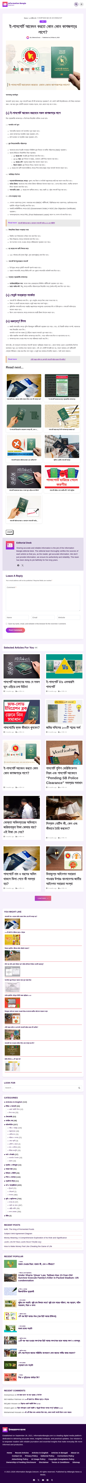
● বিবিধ (6, 1216)
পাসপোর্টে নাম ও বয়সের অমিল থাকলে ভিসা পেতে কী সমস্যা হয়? (20, 879)
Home (26, 18)
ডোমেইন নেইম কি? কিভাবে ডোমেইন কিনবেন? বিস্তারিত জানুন (22, 1242)
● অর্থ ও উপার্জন (9, 1154)
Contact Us (17, 1456)
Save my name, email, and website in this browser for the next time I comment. (37, 624)
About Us (75, 1453)
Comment (11, 587)
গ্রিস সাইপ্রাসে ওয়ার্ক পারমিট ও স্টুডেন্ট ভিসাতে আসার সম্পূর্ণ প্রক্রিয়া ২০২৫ (40, 1408)
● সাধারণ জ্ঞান (8, 1169)
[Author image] (27, 37)
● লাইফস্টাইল (8, 1125)
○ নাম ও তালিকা (12, 1147)
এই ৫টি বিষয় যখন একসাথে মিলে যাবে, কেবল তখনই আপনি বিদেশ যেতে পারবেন (48, 1412)
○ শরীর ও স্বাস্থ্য (12, 1128)
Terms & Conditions (60, 1462)
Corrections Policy (65, 1456)
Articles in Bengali (59, 1453)
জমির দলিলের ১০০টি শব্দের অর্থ (63, 727)
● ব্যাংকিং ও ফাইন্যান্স (11, 1165)
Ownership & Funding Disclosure (21, 1462)
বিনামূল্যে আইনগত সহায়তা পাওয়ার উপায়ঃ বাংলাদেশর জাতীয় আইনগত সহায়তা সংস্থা (63, 879)
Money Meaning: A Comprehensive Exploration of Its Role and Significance (35, 1238)
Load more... (42, 898)
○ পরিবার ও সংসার (12, 1138)
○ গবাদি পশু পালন (12, 1205)
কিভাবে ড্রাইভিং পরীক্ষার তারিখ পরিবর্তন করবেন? (17, 948)
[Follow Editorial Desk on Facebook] (18, 565)
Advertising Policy (20, 1459)
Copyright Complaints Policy (61, 1459)
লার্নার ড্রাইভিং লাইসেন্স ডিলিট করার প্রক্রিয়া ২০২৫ (18, 995)
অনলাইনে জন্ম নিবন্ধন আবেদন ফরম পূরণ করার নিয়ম (18, 980)
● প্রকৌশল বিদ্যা (9, 1181)
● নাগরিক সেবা (32, 18)
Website (61, 617)
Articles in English (40, 1453)
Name (9, 617)
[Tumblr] (52, 1480)
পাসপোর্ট (9, 532)
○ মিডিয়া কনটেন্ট (12, 1150)
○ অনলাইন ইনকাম (13, 1158)
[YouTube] (43, 1480)
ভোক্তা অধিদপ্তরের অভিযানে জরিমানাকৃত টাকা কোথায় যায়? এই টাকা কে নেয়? (20, 827)
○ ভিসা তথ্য (11, 1113)
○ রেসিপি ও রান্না (12, 1144)
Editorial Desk (36, 37)
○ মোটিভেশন (11, 1134)
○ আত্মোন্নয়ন (11, 1131)
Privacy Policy (31, 1456)
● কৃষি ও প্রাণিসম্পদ (10, 1199)
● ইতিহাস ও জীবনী (10, 1173)
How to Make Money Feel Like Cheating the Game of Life (28, 1246)
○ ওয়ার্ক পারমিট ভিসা (13, 1109)
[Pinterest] (47, 1480)
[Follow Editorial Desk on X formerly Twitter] (22, 565)
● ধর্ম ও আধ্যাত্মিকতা (10, 1185)
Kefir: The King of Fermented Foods (19, 1229)
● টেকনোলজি (8, 1117)
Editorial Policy (47, 1456)
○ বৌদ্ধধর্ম (10, 1192)
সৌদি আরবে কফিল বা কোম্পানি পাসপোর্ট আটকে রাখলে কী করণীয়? (21, 1027)
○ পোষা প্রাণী (11, 1141)
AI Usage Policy (38, 1459)
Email (35, 617)
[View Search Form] (76, 4)
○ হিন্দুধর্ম (10, 1188)
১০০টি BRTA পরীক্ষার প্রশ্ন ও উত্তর (15, 932)
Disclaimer (44, 1462)
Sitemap (76, 1462)
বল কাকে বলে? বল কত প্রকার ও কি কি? (29, 1395)
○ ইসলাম (10, 1195)
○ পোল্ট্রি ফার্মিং (11, 1208)
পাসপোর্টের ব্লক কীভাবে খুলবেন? (22, 727)
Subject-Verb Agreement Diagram (18, 1234)
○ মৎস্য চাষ (10, 1202)
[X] (38, 1480)
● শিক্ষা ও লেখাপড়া (10, 1177)
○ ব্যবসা (9, 1161)
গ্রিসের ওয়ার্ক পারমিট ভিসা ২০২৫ (30, 1404)
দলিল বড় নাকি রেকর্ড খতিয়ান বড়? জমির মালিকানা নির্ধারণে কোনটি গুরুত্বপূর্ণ (24, 964)
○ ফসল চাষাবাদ (11, 1212)
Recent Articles (22, 1453)
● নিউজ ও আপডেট (10, 1106)
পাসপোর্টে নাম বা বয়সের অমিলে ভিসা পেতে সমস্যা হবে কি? (19, 1043)
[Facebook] (34, 1480)
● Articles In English (13, 1102)
